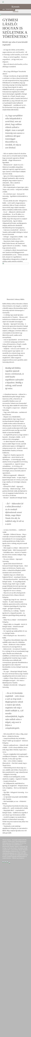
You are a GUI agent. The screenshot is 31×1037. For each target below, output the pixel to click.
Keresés (15, 6)
